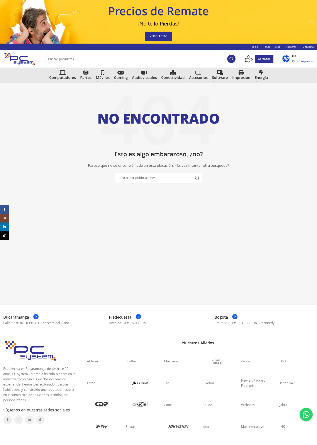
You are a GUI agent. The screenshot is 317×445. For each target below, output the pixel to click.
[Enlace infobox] (298, 59)
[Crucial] (140, 405)
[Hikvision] (179, 426)
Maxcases (171, 361)
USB (283, 361)
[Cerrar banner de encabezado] (311, 22)
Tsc (166, 383)
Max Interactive (252, 426)
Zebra (245, 361)
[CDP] (102, 405)
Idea (205, 426)
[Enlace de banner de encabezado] (158, 22)
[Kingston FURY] (102, 426)
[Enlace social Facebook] (7, 419)
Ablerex (92, 361)
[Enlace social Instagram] (18, 419)
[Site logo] (19, 58)
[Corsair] (140, 383)
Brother (131, 361)
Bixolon (208, 383)
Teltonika (286, 383)
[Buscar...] (231, 59)
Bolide (207, 405)
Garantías (264, 59)
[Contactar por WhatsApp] (306, 414)
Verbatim (248, 405)
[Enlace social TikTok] (40, 419)
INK (282, 426)
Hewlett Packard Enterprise (253, 383)
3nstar (130, 426)
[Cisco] (217, 361)
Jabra (283, 405)
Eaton (91, 383)
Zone (168, 405)
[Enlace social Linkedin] (29, 419)
